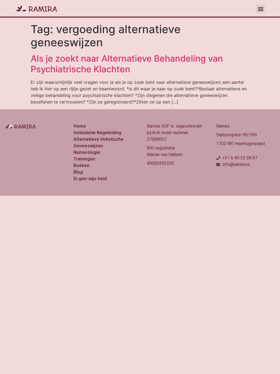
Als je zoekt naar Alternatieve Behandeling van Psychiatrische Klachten (127, 63)
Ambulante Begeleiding (97, 132)
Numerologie (87, 152)
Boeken (81, 165)
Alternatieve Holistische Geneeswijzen (99, 142)
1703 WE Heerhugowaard (240, 143)
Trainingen (84, 159)
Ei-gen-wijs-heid (90, 178)
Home (80, 126)
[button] (260, 8)
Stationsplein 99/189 (236, 134)
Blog (78, 172)
